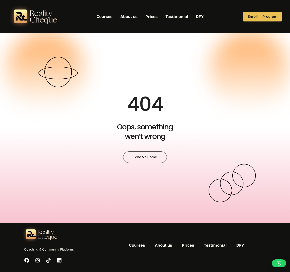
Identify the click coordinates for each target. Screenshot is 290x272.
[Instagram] (37, 260)
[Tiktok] (48, 260)
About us (129, 16)
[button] (279, 263)
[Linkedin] (59, 260)
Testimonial (177, 16)
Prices (151, 16)
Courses (104, 16)
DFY (200, 16)
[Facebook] (27, 260)
